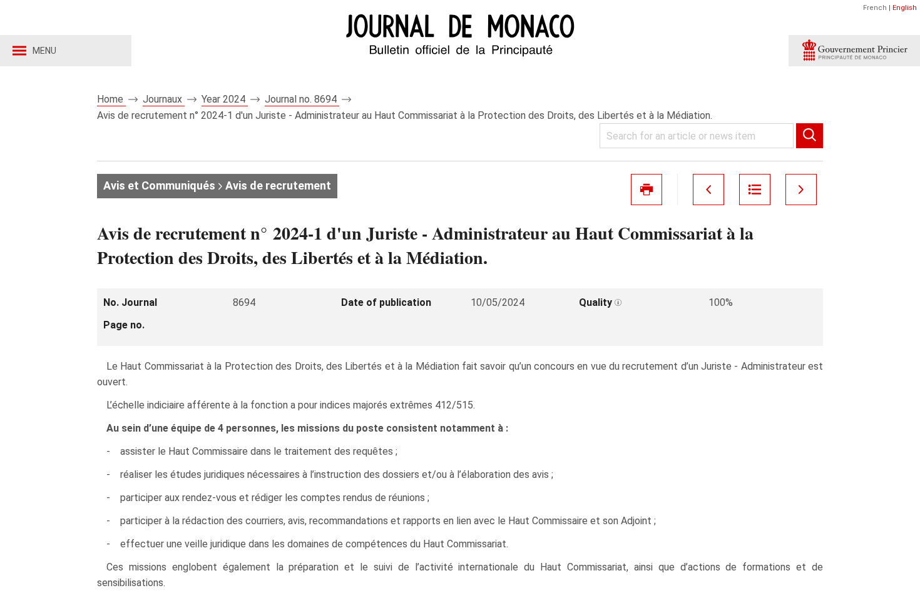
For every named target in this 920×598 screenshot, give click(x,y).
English (904, 8)
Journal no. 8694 (302, 99)
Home (111, 99)
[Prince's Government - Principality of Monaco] (854, 50)
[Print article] (646, 189)
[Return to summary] (754, 189)
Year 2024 (225, 99)
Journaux (164, 99)
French (875, 8)
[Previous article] (708, 189)
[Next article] (801, 189)
